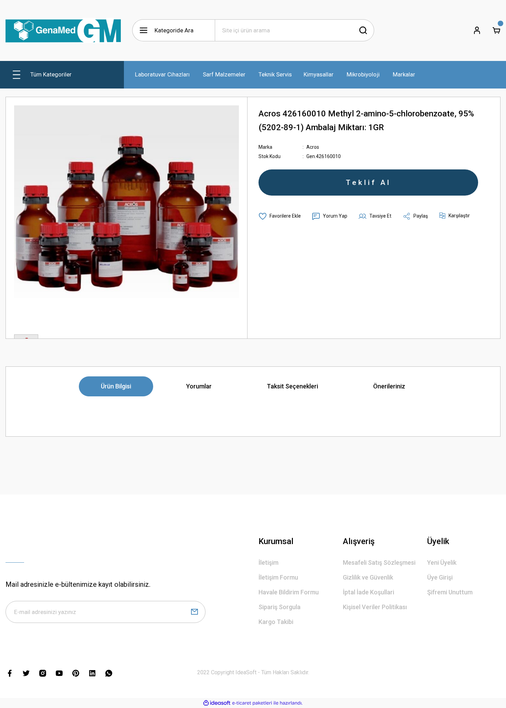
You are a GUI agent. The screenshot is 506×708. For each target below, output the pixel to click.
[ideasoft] (217, 703)
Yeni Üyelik (441, 562)
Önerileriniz (389, 386)
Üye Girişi (440, 577)
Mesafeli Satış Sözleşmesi (379, 562)
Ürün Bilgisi (116, 386)
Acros (312, 147)
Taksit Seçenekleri (292, 386)
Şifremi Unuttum (450, 592)
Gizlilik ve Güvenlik (368, 577)
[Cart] (496, 30)
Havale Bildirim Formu (289, 592)
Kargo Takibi (276, 621)
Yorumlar (199, 386)
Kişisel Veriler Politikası (375, 607)
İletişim (268, 562)
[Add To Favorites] (280, 216)
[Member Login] (477, 30)
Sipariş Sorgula (280, 607)
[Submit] (194, 612)
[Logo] (63, 30)
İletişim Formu (278, 577)
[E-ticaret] (252, 703)
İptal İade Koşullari (368, 592)
